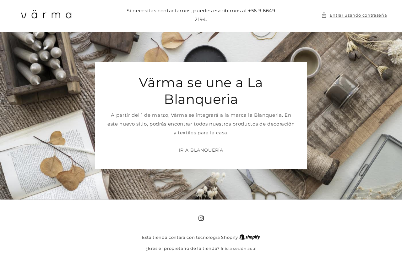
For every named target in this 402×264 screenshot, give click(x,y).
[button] (354, 15)
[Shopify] (249, 237)
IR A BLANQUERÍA (201, 150)
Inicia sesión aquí (239, 248)
